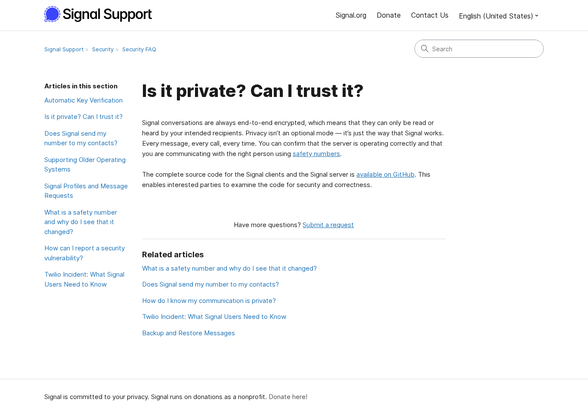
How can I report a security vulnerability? (84, 253)
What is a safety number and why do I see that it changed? (80, 222)
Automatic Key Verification (83, 100)
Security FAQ (139, 49)
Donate (389, 15)
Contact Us (430, 15)
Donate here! (288, 397)
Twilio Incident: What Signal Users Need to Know (84, 279)
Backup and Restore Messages (188, 333)
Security (103, 49)
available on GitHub (385, 174)
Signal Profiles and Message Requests (86, 191)
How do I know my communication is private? (209, 300)
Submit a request (328, 225)
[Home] (102, 14)
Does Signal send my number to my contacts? (81, 138)
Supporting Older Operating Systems (85, 165)
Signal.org (351, 15)
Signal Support (64, 49)
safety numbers (316, 154)
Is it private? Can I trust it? (83, 116)
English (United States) (496, 16)
